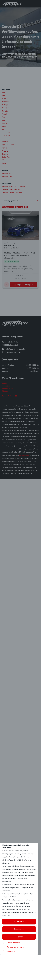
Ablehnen (19, 937)
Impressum (11, 951)
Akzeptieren (19, 922)
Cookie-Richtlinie (13, 943)
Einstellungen (19, 929)
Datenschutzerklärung (15, 947)
